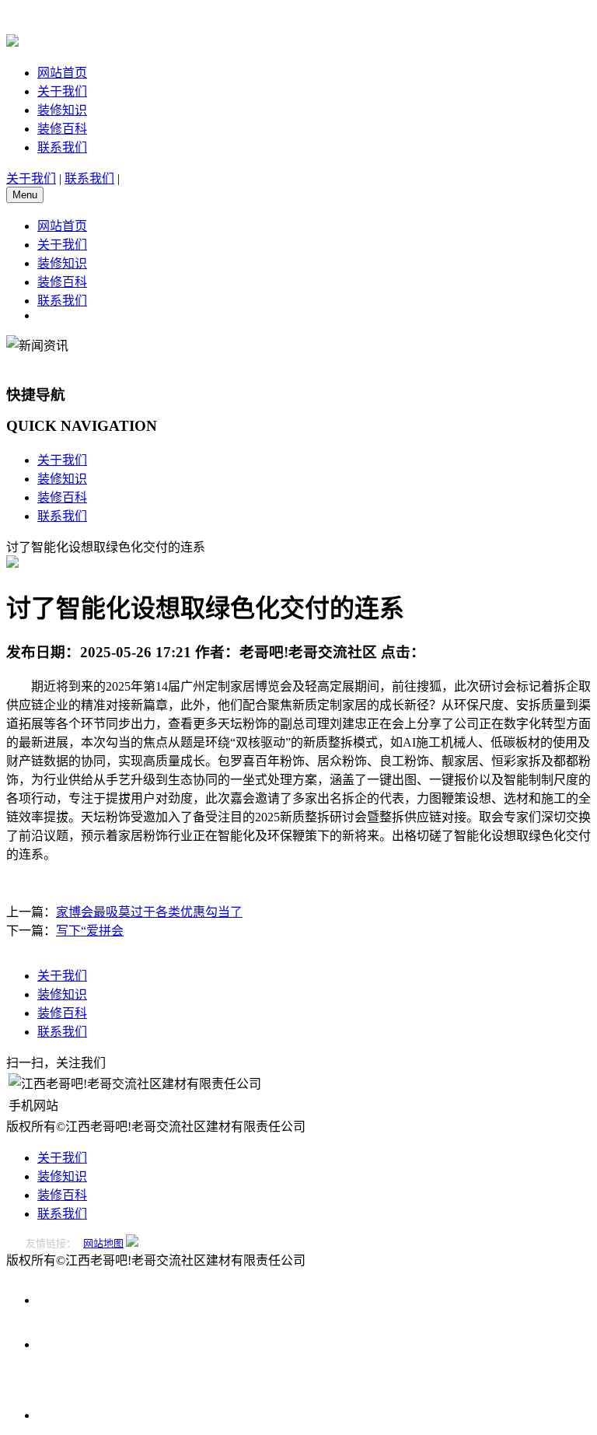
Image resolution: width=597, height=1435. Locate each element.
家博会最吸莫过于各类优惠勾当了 (149, 912)
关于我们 (62, 91)
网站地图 (103, 1243)
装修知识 (62, 110)
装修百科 (62, 128)
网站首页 (62, 72)
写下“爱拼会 (90, 930)
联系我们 (62, 147)
